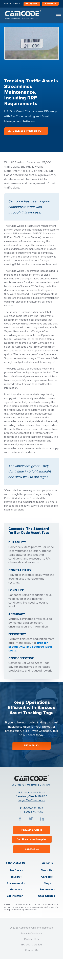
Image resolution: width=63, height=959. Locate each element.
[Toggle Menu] (58, 15)
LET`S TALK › (31, 745)
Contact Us (32, 849)
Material (15, 889)
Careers (46, 876)
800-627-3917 (12, 3)
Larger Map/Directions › (31, 800)
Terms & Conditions (32, 933)
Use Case (15, 870)
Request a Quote (31, 829)
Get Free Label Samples (32, 839)
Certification (15, 896)
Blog (46, 883)
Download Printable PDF (28, 130)
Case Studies (46, 896)
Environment (15, 883)
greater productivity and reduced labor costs (30, 646)
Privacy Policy (31, 939)
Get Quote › (32, 3)
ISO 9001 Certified (31, 944)
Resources (46, 889)
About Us (46, 870)
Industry (15, 876)
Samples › (50, 3)
